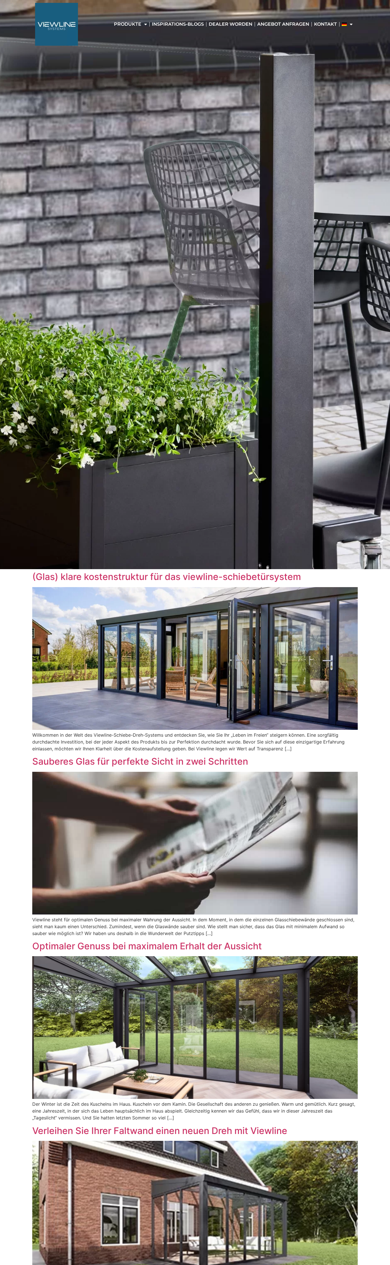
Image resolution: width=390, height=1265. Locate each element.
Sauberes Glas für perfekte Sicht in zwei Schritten (140, 761)
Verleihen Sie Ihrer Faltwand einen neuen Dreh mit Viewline (159, 1130)
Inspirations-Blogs (178, 24)
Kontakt (325, 24)
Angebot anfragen (283, 24)
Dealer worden (230, 24)
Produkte (127, 24)
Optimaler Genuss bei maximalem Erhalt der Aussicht (147, 946)
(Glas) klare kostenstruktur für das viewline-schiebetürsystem (166, 576)
